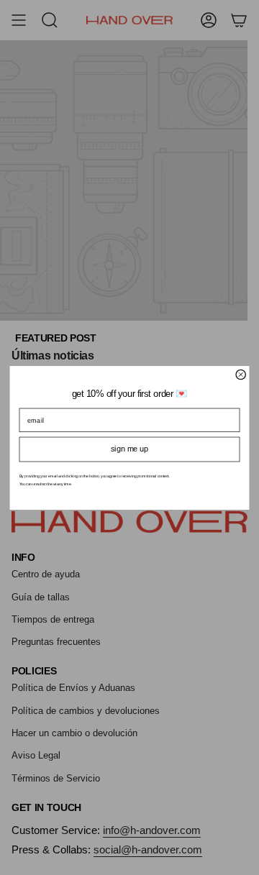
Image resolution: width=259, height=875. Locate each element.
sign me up (129, 449)
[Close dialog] (240, 374)
